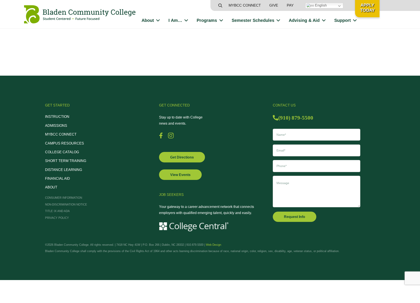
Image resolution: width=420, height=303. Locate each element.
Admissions (56, 125)
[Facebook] (161, 135)
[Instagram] (171, 135)
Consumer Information (63, 197)
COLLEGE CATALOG (62, 152)
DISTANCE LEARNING (63, 170)
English (320, 5)
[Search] (220, 5)
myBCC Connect (245, 5)
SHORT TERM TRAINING (65, 161)
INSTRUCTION (57, 116)
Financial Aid (57, 178)
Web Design (213, 244)
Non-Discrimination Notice (66, 204)
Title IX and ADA (57, 211)
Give (273, 5)
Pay (290, 5)
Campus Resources (64, 143)
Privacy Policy (57, 217)
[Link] (79, 14)
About (51, 187)
